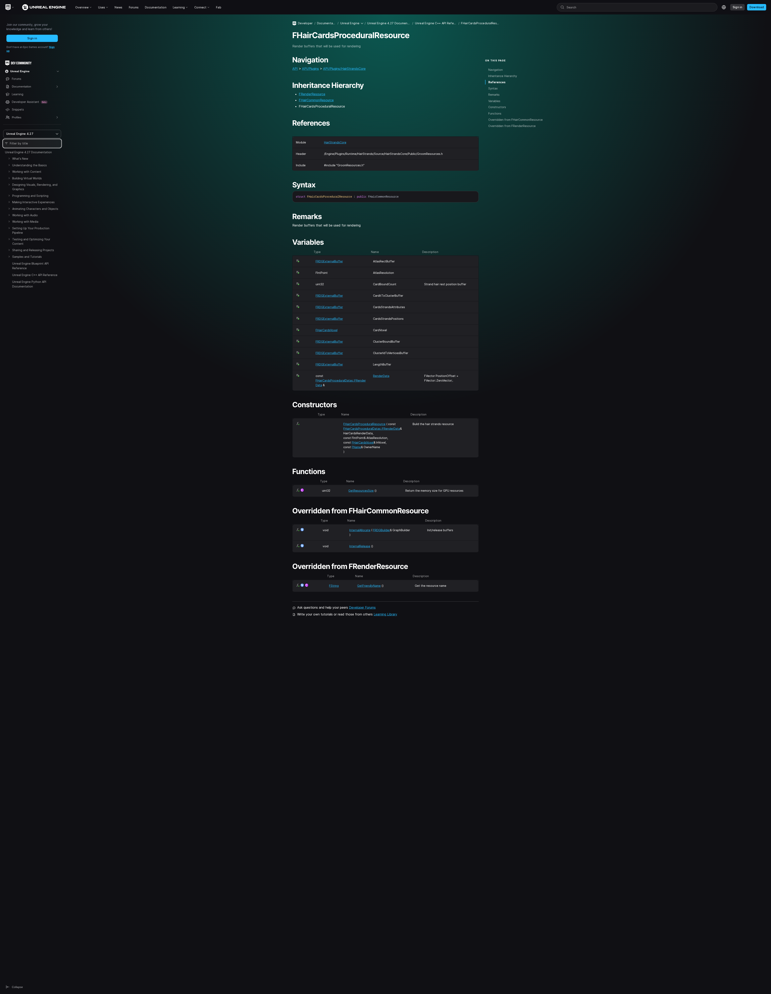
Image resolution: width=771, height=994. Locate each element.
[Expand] (9, 158)
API (295, 69)
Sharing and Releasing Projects (33, 250)
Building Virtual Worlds (27, 178)
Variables (494, 101)
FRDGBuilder (381, 530)
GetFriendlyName (369, 585)
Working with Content (26, 171)
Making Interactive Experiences (33, 202)
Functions (494, 113)
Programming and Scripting (30, 195)
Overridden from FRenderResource (512, 125)
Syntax (493, 88)
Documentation (326, 23)
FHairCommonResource (316, 100)
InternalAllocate (359, 530)
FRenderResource (312, 94)
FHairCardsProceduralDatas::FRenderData (371, 428)
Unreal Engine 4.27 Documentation (28, 152)
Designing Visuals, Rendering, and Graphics (34, 187)
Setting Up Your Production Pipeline (30, 230)
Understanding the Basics (29, 165)
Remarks (494, 94)
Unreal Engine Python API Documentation (29, 284)
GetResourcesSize (361, 490)
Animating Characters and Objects (35, 208)
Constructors (497, 107)
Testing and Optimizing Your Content (31, 241)
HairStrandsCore (335, 142)
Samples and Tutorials (27, 256)
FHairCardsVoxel (327, 330)
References (497, 82)
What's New (20, 158)
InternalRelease (359, 546)
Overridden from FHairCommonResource (515, 119)
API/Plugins (310, 69)
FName (356, 447)
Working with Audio (25, 215)
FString (334, 585)
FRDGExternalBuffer (329, 261)
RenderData (381, 376)
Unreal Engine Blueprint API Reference (30, 266)
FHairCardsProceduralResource (364, 424)
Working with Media (25, 221)
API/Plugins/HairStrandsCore (344, 69)
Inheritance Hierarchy (502, 75)
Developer (305, 23)
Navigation (495, 69)
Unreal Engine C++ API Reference (34, 275)
